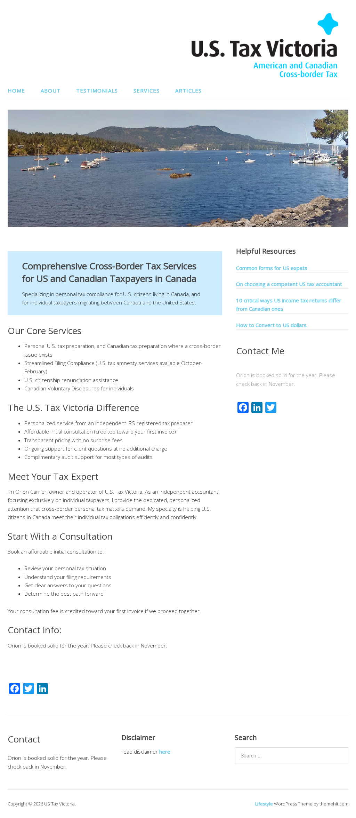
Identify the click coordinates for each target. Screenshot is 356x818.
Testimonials (97, 90)
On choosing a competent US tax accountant (289, 283)
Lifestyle (264, 804)
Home (16, 90)
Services (147, 90)
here (164, 751)
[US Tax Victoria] (264, 76)
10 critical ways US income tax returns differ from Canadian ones (288, 304)
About (50, 90)
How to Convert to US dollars (271, 324)
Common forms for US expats (271, 267)
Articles (188, 90)
